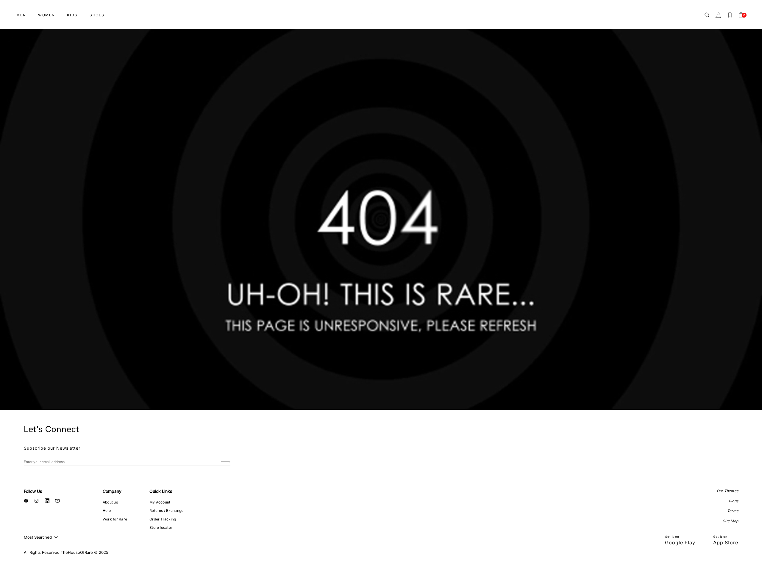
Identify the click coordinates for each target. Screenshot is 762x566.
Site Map (730, 521)
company (112, 491)
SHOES (97, 15)
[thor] (381, 13)
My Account (159, 502)
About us (110, 502)
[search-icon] (707, 15)
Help (107, 510)
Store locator (160, 527)
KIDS (72, 15)
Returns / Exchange (166, 510)
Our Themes (727, 491)
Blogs (733, 501)
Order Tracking (162, 519)
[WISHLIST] (730, 15)
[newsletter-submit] (225, 461)
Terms (732, 511)
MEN (21, 15)
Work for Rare (115, 519)
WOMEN (46, 15)
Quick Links (160, 491)
